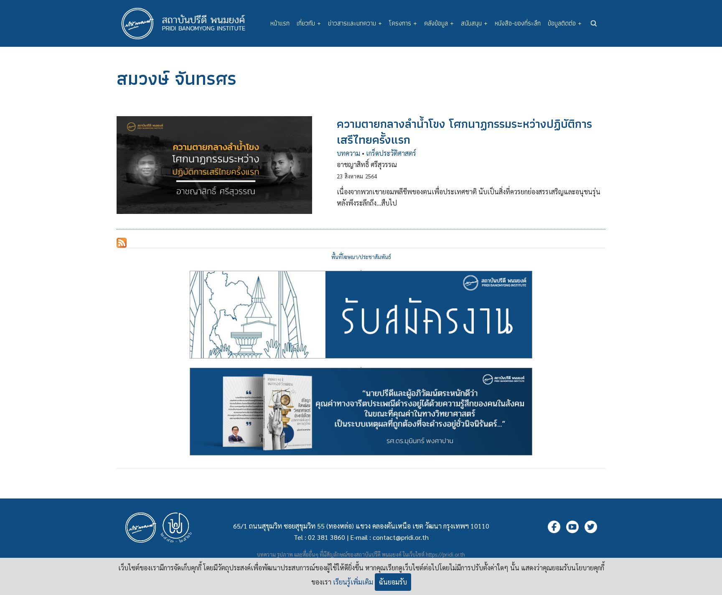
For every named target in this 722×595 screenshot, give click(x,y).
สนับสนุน (474, 23)
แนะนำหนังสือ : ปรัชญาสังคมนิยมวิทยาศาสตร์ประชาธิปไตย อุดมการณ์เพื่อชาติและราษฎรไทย (361, 411)
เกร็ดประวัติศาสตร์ (391, 153)
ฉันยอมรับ (393, 581)
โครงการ (403, 23)
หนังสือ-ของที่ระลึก (518, 23)
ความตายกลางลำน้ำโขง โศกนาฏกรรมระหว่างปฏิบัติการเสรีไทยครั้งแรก (464, 131)
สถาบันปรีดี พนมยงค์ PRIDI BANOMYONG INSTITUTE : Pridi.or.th (187, 23)
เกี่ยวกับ (309, 23)
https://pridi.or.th (445, 554)
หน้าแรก (280, 23)
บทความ (348, 153)
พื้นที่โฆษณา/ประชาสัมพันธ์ (361, 256)
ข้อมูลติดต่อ (565, 23)
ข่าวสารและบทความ (355, 23)
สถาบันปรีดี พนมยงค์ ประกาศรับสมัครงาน (361, 315)
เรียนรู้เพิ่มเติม (353, 581)
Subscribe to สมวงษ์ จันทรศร (122, 243)
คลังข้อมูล (439, 23)
